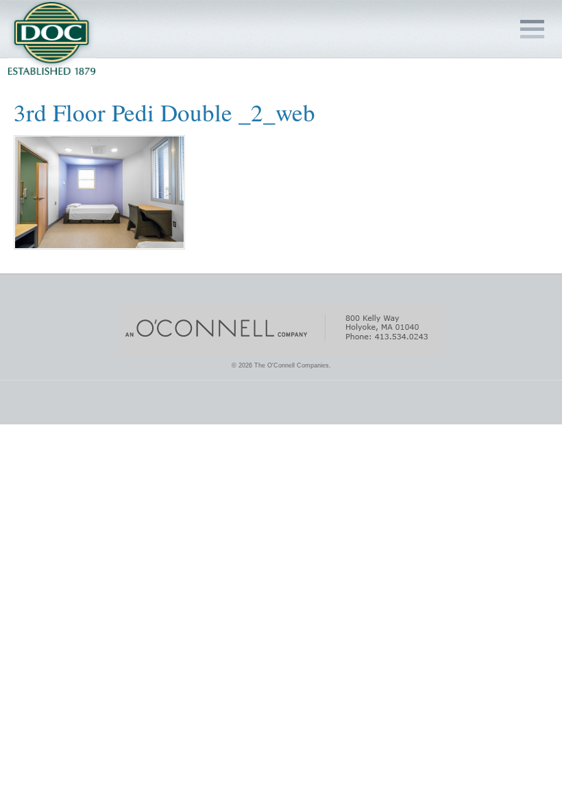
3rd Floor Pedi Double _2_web (164, 112)
